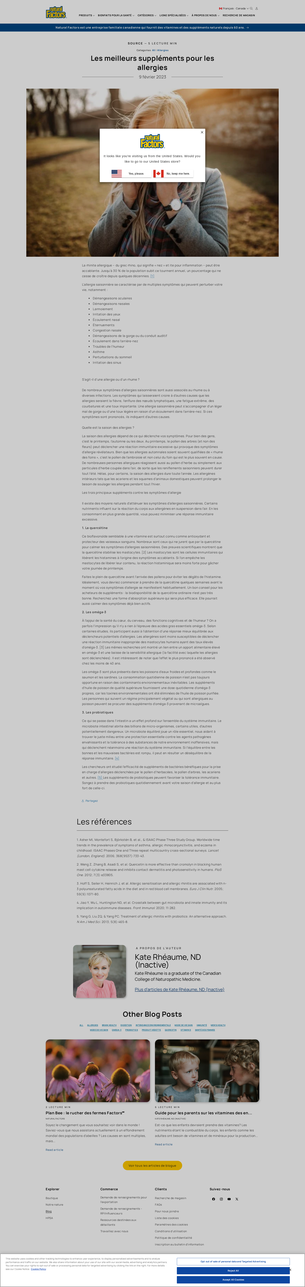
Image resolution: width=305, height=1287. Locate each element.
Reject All (233, 1270)
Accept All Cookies (233, 1279)
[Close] (290, 1270)
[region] (152, 1270)
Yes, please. (136, 173)
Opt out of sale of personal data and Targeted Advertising (233, 1261)
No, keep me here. (178, 173)
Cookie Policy (38, 1269)
